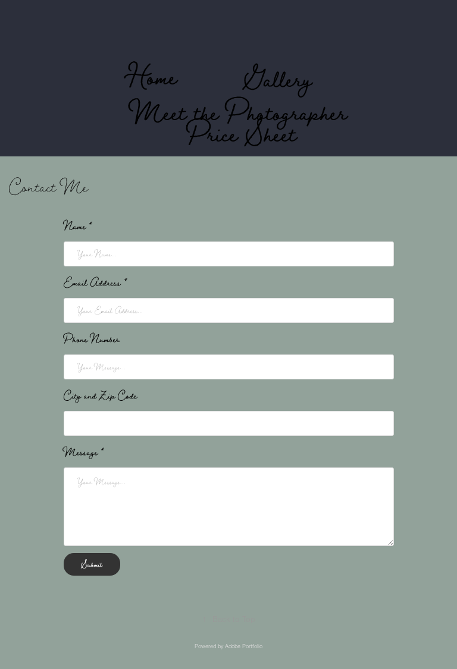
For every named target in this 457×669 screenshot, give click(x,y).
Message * (84, 452)
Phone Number (92, 339)
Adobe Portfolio (243, 646)
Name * (78, 226)
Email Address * (95, 282)
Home (152, 76)
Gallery (278, 78)
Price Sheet (241, 133)
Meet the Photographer (239, 112)
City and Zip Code (100, 395)
